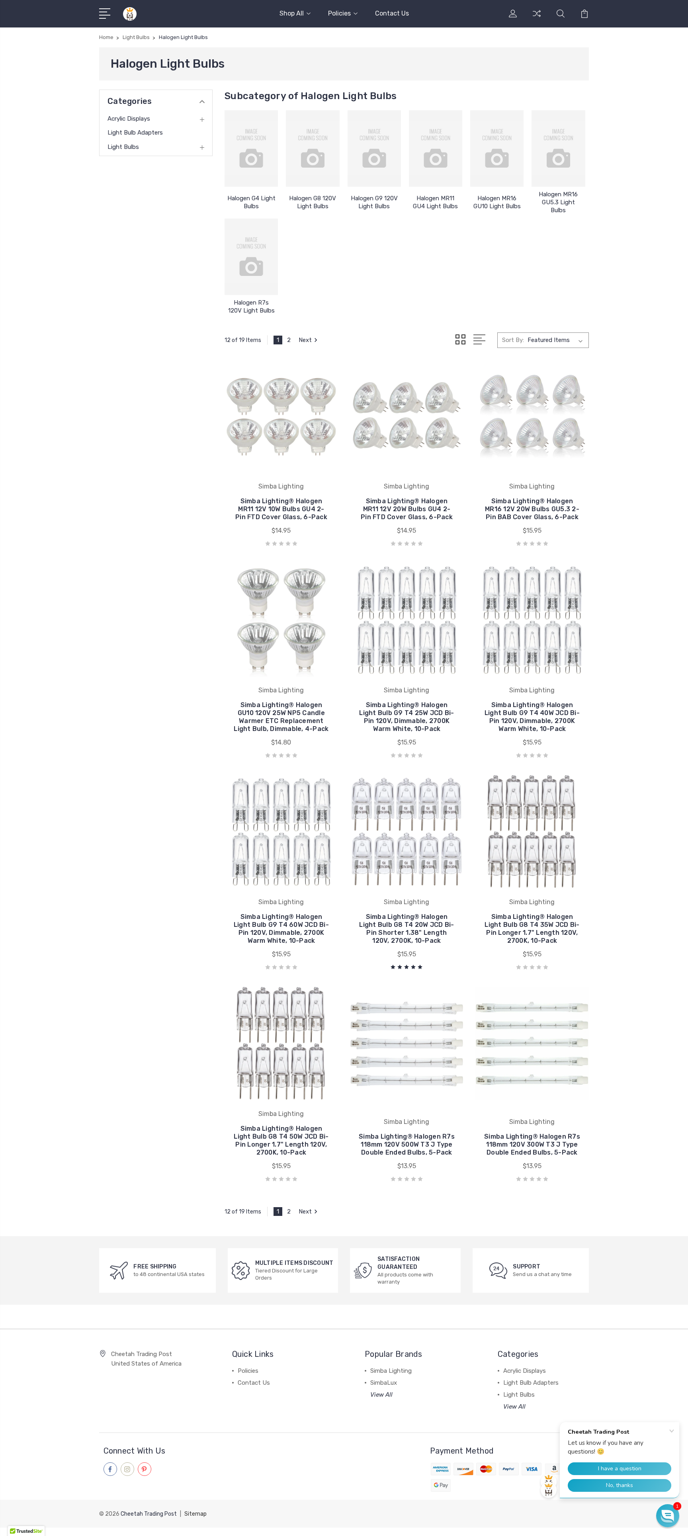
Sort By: (513, 340)
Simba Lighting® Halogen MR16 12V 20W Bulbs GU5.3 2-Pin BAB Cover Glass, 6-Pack (532, 509)
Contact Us (392, 13)
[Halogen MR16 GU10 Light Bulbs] (497, 148)
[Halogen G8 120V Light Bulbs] (312, 148)
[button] (667, 1515)
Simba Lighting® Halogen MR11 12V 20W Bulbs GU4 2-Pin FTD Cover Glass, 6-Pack (407, 509)
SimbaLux (383, 1382)
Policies (339, 13)
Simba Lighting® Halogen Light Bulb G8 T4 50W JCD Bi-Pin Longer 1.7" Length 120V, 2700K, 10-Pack (281, 1140)
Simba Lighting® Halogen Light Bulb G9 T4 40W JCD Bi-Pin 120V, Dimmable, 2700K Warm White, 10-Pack (532, 717)
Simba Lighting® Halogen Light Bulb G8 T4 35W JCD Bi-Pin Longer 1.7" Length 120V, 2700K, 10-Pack (532, 928)
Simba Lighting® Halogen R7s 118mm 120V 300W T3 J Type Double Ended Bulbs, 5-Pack (532, 1144)
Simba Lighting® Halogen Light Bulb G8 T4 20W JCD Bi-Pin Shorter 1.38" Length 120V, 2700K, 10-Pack (406, 928)
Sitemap (195, 1514)
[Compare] (536, 18)
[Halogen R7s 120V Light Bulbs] (251, 257)
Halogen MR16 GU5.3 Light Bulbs (558, 202)
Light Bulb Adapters (135, 132)
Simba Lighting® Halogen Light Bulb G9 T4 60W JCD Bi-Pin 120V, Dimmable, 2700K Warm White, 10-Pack (281, 928)
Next (305, 340)
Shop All (292, 13)
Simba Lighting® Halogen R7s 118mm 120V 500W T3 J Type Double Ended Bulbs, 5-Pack (407, 1144)
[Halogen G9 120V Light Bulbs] (374, 148)
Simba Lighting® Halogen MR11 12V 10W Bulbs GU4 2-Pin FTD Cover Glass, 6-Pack (281, 509)
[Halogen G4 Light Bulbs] (251, 148)
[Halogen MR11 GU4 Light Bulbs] (435, 148)
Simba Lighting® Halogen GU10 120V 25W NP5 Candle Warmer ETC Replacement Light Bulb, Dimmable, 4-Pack (281, 717)
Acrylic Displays (129, 118)
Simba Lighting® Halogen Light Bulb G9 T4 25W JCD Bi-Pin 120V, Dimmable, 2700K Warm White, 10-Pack (406, 717)
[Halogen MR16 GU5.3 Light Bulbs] (558, 148)
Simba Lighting (391, 1370)
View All (381, 1394)
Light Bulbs (123, 146)
